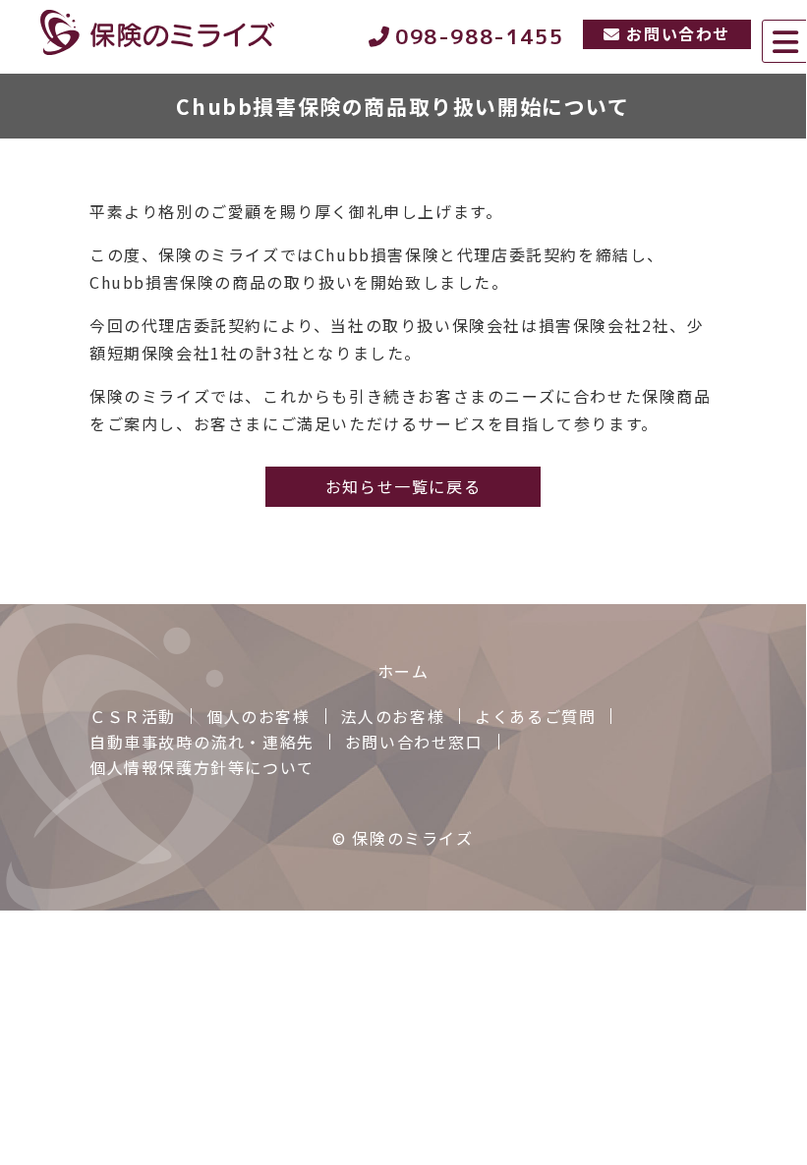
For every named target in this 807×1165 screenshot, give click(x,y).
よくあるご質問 (535, 716)
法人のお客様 (393, 716)
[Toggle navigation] (784, 41)
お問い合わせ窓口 (414, 741)
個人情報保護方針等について (202, 767)
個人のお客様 (258, 716)
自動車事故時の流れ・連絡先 (202, 741)
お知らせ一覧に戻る (403, 486)
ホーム (403, 671)
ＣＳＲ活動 (132, 716)
